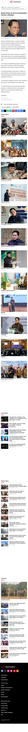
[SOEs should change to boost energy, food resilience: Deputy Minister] (14, 281)
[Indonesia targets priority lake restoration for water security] (4, 636)
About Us (3, 710)
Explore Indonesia (5, 689)
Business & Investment (13, 7)
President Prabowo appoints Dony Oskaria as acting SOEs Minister (13, 179)
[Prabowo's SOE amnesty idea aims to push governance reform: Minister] (14, 126)
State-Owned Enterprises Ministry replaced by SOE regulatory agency (13, 157)
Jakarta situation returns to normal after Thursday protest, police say (17, 623)
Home (4, 7)
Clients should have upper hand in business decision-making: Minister (12, 245)
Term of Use (4, 703)
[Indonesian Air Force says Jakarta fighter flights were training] (4, 531)
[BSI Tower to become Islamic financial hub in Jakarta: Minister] (14, 192)
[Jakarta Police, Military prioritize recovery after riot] (4, 605)
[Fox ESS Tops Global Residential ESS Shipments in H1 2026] (4, 446)
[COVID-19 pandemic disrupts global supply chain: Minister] (14, 303)
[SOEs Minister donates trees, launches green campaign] (14, 325)
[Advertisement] (14, 397)
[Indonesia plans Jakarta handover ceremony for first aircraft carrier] (4, 505)
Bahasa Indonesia (5, 701)
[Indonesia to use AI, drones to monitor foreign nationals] (4, 493)
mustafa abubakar (6, 107)
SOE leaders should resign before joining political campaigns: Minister (14, 223)
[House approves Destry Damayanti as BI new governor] (4, 655)
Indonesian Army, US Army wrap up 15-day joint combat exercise (13, 599)
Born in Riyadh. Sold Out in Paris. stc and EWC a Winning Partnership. (17, 425)
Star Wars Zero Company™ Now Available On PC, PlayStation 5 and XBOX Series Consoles (17, 418)
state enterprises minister (10, 104)
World (2, 685)
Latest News (4, 413)
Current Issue (4, 683)
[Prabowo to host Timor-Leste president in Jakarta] (4, 630)
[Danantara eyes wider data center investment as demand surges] (4, 649)
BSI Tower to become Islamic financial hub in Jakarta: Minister (12, 201)
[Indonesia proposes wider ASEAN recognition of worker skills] (4, 643)
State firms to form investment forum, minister (13, 9)
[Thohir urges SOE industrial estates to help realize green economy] (14, 369)
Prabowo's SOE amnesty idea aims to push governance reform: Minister (12, 135)
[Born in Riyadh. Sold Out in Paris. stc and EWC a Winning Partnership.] (4, 425)
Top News (4, 578)
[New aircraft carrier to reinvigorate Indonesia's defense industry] (4, 524)
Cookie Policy (4, 708)
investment (16, 107)
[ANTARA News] (15, 1)
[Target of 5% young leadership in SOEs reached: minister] (14, 347)
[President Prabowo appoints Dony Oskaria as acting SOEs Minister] (14, 170)
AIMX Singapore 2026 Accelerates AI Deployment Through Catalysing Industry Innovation (17, 431)
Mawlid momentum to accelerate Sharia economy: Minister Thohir (11, 267)
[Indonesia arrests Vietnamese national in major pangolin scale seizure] (4, 511)
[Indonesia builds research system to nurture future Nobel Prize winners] (4, 537)
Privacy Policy (4, 705)
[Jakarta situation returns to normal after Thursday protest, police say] (4, 624)
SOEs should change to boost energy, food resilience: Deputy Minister (12, 290)
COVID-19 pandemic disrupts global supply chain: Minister (14, 312)
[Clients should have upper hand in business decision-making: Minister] (14, 236)
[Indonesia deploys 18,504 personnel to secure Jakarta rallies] (4, 486)
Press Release (4, 696)
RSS (2, 714)
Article (2, 692)
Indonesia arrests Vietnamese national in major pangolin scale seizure (17, 511)
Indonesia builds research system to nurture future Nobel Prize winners (17, 537)
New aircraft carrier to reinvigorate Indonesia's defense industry (17, 524)
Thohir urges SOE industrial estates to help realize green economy (12, 378)
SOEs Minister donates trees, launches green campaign (13, 334)
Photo (2, 694)
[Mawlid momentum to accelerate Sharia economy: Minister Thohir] (14, 259)
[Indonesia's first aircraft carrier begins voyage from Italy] (4, 518)
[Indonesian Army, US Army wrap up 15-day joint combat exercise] (14, 590)
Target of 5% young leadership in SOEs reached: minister (13, 356)
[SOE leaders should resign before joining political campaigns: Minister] (14, 214)
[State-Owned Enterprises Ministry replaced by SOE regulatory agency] (14, 148)
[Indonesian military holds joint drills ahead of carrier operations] (4, 543)
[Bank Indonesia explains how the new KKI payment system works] (4, 499)
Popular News (5, 481)
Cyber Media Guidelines (7, 712)
